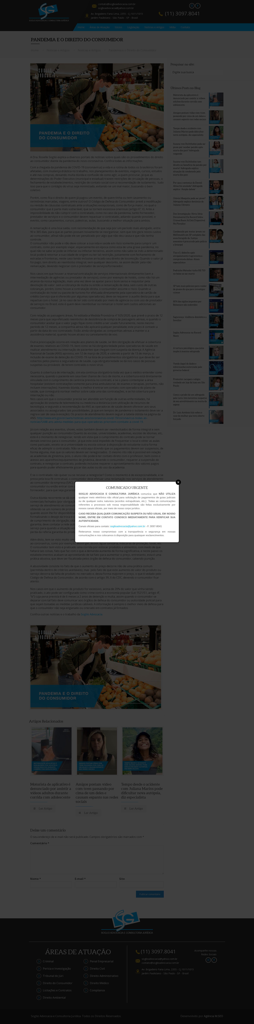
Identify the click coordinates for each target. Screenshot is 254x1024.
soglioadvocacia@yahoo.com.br (127, 526)
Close (178, 482)
